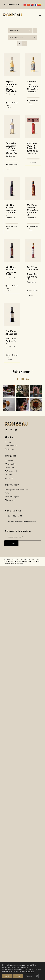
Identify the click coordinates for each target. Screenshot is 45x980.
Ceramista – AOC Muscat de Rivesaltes (32, 85)
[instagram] (22, 379)
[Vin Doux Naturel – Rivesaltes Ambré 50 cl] (33, 188)
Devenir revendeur (11, 4)
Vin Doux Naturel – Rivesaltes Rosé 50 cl (32, 147)
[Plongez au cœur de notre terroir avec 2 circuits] (22, 404)
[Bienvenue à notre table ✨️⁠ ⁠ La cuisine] (9, 391)
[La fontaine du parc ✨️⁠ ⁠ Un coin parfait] (36, 391)
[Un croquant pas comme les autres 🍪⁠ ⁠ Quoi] (9, 404)
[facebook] (17, 379)
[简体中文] (29, 4)
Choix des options (31, 293)
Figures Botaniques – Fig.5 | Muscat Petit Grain (11, 87)
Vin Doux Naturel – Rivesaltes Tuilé (11, 271)
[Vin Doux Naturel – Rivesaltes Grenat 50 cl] (12, 188)
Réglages (29, 976)
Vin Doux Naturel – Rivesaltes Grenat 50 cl (11, 210)
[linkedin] (27, 379)
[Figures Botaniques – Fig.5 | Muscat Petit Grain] (12, 64)
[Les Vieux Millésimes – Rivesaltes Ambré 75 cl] (12, 314)
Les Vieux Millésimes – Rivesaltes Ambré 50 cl (32, 273)
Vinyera (33, 559)
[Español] (40, 4)
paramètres (30, 971)
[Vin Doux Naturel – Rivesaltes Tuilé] (12, 250)
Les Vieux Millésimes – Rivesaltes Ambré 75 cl (11, 337)
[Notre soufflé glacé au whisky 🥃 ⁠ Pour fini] (36, 404)
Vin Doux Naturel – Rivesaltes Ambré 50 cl (32, 210)
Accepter (7, 976)
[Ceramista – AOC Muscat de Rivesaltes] (33, 64)
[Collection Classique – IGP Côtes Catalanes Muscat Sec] (12, 126)
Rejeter (18, 976)
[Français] (36, 4)
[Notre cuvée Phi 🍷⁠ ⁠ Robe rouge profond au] (22, 391)
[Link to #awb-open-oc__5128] (40, 15)
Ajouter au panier (9, 105)
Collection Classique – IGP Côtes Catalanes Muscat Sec (12, 148)
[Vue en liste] (24, 43)
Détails (16, 103)
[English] (33, 4)
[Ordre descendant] (35, 30)
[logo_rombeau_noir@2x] (12, 14)
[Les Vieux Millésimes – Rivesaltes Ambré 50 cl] (33, 250)
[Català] (25, 4)
